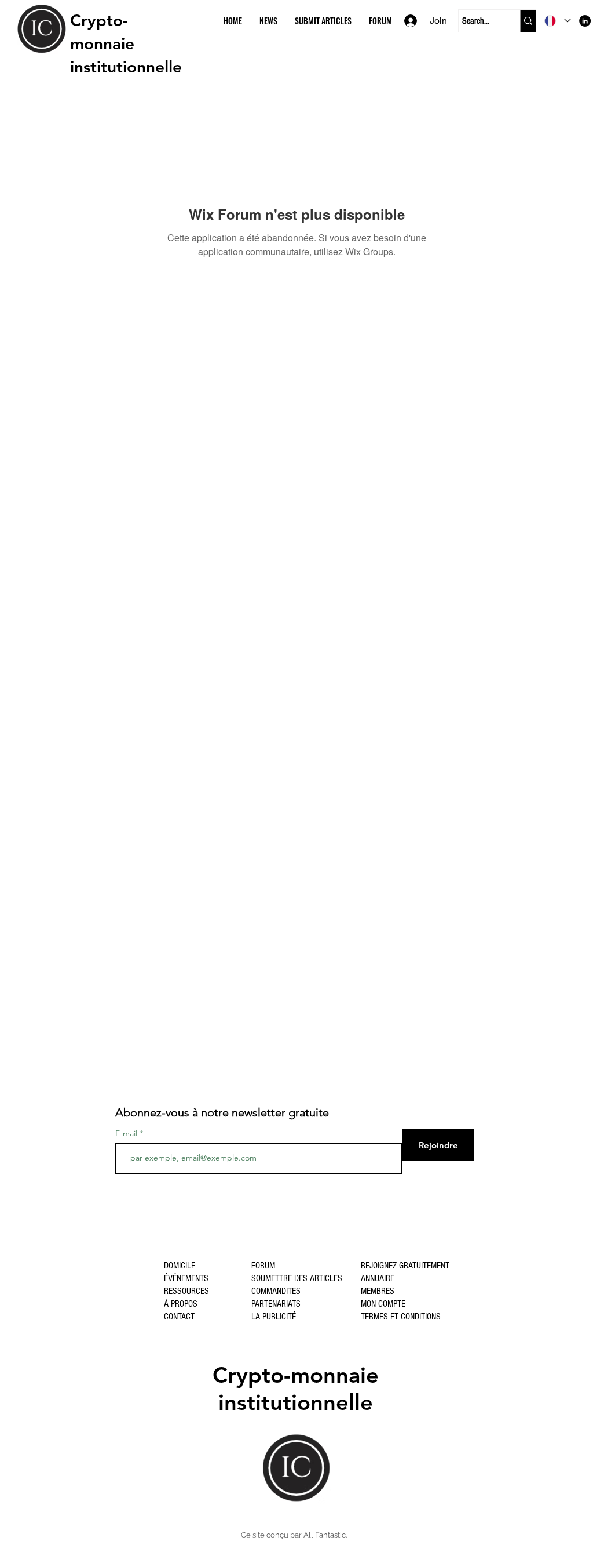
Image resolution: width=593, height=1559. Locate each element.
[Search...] (528, 21)
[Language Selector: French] (557, 21)
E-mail (126, 1133)
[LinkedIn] (585, 21)
